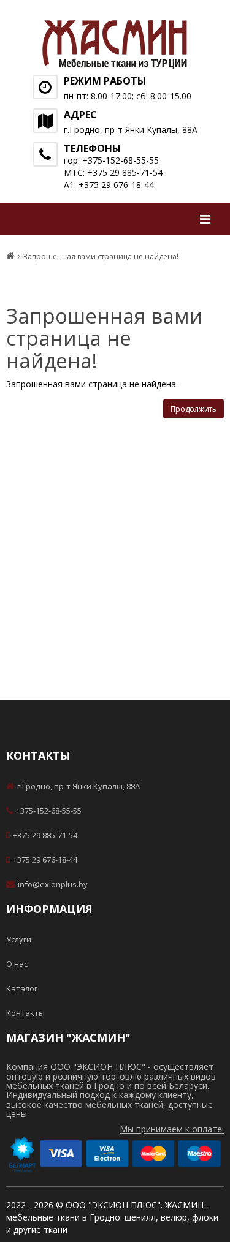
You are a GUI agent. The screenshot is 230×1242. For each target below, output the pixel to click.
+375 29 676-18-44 (45, 859)
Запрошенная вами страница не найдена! (100, 257)
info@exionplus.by (53, 884)
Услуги (18, 939)
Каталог (21, 988)
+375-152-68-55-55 (49, 810)
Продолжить (194, 409)
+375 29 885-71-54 (45, 835)
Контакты (25, 1012)
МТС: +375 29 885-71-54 (113, 172)
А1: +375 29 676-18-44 (109, 185)
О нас (17, 963)
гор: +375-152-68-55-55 (111, 160)
